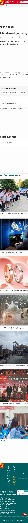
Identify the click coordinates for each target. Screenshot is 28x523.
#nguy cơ (20, 108)
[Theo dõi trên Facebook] (11, 2)
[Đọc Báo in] (18, 2)
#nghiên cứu (13, 108)
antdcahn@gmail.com (23, 478)
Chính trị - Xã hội (21, 5)
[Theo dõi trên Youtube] (13, 2)
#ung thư (5, 108)
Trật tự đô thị (12, 5)
